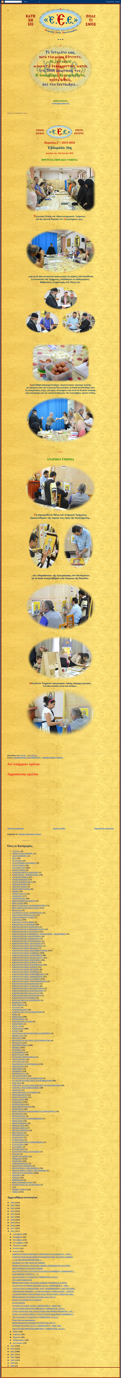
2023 (13, 1211)
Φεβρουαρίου (19, 1340)
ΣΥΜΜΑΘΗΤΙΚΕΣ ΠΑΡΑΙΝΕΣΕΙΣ (27, 1142)
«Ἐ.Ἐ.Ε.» (16, 851)
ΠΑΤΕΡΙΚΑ (17, 1102)
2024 (13, 1208)
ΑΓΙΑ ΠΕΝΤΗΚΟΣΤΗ (22, 1280)
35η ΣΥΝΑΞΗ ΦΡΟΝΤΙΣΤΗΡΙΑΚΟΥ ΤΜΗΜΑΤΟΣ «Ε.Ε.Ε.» (38, 1308)
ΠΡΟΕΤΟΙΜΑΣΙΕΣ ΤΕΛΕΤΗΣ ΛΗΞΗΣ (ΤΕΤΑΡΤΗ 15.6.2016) (39, 1283)
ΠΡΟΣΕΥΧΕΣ (18, 1125)
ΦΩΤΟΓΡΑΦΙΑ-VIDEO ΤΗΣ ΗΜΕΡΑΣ (29, 1170)
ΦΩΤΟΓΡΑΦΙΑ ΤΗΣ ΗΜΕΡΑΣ (25, 1168)
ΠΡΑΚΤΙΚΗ (17, 1121)
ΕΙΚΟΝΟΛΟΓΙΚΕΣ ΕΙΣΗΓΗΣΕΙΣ (27, 955)
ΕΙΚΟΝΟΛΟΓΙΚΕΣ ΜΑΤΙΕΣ (24, 967)
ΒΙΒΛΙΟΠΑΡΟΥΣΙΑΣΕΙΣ (23, 901)
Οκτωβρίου (18, 1240)
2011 (13, 1357)
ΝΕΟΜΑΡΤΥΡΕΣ (19, 1076)
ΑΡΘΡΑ (15, 891)
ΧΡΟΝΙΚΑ (16, 1175)
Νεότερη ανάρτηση (15, 828)
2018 (13, 1225)
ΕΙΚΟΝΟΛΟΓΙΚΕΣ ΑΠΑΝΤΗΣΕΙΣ (27, 946)
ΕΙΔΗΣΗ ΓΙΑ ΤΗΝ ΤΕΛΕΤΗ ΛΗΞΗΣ (28, 1263)
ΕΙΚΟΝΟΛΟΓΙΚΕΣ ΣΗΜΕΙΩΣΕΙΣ (27, 976)
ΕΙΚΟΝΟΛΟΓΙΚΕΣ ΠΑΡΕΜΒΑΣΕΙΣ (28, 974)
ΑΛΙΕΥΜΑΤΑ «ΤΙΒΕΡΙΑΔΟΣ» (25, 875)
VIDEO (15, 1192)
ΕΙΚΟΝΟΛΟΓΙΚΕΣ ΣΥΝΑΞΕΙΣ (52, 758)
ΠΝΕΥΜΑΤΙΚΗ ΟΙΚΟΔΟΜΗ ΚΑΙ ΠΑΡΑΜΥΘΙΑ (33, 1111)
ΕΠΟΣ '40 (16, 1026)
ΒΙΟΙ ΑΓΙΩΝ (18, 903)
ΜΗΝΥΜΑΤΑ (18, 1066)
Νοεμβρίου (18, 1237)
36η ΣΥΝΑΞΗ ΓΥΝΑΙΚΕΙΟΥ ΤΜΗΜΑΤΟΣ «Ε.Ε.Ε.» (35, 1277)
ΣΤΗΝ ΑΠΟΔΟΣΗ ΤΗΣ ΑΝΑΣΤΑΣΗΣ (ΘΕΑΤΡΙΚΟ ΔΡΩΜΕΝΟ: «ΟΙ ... (43, 1311)
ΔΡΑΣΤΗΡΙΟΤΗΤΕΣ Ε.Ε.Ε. (24, 915)
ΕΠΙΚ (14, 1014)
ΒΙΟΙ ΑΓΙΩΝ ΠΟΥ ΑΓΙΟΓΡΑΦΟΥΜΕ (28, 905)
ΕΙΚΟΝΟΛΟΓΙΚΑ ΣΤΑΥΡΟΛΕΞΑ (26, 941)
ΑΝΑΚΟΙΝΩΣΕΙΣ (20, 879)
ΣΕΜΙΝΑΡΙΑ (18, 1137)
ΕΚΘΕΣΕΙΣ (17, 1002)
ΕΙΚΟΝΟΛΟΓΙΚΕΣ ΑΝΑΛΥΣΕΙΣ (26, 943)
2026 (13, 1203)
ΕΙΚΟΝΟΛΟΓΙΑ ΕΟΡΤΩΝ (23, 924)
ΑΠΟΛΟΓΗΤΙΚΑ (19, 884)
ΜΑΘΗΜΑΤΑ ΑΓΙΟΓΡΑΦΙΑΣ (25, 1064)
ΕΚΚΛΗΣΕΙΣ (18, 1005)
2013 (13, 1351)
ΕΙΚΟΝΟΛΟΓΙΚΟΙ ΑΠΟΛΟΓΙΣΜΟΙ (28, 988)
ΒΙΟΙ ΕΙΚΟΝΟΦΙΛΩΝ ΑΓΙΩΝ (25, 908)
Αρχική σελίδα (59, 828)
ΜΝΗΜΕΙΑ (17, 1071)
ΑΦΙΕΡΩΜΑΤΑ (19, 898)
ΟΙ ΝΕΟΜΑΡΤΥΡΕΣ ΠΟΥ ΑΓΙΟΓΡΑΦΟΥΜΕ (32, 1081)
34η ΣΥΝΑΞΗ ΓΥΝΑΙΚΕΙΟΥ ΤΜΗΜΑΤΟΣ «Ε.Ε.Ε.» (35, 1317)
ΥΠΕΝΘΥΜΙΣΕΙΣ (20, 1163)
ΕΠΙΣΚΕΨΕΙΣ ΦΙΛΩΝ (22, 1021)
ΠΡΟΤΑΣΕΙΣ (18, 1133)
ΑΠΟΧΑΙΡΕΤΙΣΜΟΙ (21, 889)
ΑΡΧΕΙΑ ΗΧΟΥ (19, 894)
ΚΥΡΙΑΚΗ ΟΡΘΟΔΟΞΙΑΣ (23, 1057)
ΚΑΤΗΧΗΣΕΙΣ (18, 1052)
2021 (13, 1217)
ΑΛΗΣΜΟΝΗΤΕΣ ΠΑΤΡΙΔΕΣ (25, 872)
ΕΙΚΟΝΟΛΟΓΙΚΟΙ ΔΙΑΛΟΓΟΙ (25, 993)
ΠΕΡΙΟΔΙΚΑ (17, 1109)
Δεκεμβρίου (18, 1234)
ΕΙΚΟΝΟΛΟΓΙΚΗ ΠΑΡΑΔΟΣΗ (25, 984)
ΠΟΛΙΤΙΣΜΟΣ (18, 1116)
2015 (13, 1346)
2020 (13, 1220)
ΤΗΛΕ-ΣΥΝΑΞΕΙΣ (20, 1156)
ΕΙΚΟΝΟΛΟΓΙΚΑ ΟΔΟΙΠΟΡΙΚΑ (26, 936)
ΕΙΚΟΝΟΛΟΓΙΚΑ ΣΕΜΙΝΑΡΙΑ (26, 939)
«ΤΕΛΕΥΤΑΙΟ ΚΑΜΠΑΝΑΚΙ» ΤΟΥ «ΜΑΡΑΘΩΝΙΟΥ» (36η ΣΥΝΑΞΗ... (44, 1289)
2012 (13, 1354)
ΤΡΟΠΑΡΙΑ (17, 1161)
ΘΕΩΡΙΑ (16, 1047)
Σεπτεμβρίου (18, 1243)
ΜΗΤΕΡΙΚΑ (17, 1069)
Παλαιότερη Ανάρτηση (104, 828)
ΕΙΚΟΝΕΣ (16, 920)
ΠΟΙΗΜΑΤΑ (17, 1114)
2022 (13, 1214)
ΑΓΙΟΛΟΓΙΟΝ (18, 868)
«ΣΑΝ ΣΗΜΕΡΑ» (19, 856)
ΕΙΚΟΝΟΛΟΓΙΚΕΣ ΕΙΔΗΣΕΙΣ (25, 953)
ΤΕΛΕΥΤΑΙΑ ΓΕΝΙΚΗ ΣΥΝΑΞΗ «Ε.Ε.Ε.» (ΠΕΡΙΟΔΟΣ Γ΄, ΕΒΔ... (40, 1286)
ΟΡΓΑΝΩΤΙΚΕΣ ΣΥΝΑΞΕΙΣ (24, 1092)
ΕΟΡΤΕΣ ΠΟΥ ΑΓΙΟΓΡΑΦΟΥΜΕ (27, 1012)
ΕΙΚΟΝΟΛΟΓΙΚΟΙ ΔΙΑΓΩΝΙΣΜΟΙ (27, 991)
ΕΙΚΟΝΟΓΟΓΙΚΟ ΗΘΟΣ (23, 922)
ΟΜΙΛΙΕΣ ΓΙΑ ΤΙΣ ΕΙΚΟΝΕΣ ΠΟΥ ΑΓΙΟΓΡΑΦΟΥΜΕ (36, 1085)
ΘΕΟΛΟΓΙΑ (17, 1043)
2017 (13, 1228)
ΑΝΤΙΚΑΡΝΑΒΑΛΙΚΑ (22, 882)
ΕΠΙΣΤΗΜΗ (17, 1024)
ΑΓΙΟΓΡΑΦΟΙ (18, 865)
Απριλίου (17, 1334)
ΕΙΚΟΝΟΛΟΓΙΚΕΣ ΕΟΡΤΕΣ (24, 962)
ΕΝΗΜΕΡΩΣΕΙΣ (19, 1010)
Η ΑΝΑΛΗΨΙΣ (18, 1303)
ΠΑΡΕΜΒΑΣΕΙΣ (19, 1095)
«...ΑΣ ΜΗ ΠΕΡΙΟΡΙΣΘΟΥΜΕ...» (27, 1260)
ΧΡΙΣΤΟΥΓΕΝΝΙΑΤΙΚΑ (23, 1173)
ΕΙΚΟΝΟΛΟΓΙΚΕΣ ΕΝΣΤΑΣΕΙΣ (26, 960)
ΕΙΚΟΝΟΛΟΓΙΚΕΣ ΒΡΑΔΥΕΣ (25, 948)
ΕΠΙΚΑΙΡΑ (17, 1017)
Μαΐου (16, 1331)
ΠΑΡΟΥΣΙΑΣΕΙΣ (19, 1097)
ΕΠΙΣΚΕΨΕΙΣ (18, 1019)
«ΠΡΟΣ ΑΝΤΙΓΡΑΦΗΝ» (22, 853)
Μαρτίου (17, 1337)
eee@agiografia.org (60, 103)
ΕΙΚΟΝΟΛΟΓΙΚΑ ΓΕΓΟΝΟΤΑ (25, 931)
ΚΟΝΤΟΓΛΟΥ (18, 1055)
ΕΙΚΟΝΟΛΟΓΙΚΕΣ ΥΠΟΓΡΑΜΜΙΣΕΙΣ (29, 981)
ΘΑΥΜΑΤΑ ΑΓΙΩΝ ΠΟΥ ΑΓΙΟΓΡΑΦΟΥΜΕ (31, 1040)
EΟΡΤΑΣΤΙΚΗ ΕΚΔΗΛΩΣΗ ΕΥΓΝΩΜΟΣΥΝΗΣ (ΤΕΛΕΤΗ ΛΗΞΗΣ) (42, 1257)
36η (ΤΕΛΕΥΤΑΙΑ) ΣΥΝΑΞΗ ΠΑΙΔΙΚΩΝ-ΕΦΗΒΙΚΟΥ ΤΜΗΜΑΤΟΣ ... (43, 1271)
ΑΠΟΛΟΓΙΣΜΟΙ (19, 887)
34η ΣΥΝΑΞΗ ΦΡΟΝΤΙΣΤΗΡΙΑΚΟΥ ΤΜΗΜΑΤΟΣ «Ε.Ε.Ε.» (38, 1329)
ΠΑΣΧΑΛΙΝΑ (18, 1099)
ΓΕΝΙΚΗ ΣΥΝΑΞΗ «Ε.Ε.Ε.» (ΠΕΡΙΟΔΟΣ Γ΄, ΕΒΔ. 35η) (36, 1306)
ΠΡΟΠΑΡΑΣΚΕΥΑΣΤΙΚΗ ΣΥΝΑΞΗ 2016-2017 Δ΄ (34, 1297)
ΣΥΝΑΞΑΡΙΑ (18, 1144)
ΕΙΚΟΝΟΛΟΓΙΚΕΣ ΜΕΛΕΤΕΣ (25, 969)
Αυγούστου (18, 1245)
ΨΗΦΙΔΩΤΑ (17, 1180)
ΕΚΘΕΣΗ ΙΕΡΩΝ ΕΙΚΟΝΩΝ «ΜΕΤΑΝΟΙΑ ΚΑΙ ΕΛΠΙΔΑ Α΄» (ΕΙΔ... (42, 1254)
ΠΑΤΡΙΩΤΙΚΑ (18, 1104)
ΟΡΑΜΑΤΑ (17, 1090)
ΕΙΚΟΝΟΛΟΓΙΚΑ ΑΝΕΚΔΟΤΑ (25, 927)
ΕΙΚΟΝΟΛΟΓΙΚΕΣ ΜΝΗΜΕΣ (25, 972)
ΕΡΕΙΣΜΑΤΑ (18, 1028)
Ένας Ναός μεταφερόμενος (23, 1320)
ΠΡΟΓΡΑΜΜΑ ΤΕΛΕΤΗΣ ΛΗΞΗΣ (27, 1268)
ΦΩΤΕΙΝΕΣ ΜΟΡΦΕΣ (22, 1166)
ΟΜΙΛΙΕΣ (16, 1083)
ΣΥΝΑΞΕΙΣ (17, 1147)
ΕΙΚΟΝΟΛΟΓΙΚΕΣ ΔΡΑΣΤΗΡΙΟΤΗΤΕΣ (27, 758)
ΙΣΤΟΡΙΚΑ (17, 1050)
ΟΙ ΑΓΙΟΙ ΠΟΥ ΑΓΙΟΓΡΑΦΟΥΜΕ (27, 1078)
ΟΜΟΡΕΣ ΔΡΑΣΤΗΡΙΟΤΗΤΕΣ (25, 1088)
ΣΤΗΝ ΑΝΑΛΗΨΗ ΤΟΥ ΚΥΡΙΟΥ (27, 1300)
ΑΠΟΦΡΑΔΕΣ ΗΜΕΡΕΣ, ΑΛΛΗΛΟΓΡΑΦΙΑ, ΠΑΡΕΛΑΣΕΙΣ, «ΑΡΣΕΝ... (43, 1291)
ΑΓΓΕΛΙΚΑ (17, 861)
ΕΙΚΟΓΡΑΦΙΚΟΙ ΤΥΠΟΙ (23, 917)
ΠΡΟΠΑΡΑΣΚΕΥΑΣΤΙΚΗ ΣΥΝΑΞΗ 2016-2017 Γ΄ (34, 1323)
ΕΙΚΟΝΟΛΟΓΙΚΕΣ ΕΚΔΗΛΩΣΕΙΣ (27, 958)
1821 (14, 858)
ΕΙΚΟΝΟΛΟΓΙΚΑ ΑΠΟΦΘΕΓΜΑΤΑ (28, 929)
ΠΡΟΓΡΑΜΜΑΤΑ (19, 1123)
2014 (13, 1349)
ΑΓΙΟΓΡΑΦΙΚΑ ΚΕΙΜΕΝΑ (24, 863)
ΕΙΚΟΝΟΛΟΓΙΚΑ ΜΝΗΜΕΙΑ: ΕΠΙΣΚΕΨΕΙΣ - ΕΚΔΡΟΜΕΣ (38, 934)
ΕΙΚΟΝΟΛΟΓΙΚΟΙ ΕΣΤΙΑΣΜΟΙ (26, 995)
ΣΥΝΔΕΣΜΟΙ (18, 1149)
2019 (13, 1222)
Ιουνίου (16, 1251)
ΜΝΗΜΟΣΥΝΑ (19, 1073)
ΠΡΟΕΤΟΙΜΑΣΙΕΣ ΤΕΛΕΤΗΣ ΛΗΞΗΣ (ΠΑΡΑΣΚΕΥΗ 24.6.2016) (41, 1266)
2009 (13, 1363)
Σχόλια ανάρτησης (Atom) (30, 834)
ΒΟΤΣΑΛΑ (17, 910)
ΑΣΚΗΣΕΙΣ (17, 896)
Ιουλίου (16, 1248)
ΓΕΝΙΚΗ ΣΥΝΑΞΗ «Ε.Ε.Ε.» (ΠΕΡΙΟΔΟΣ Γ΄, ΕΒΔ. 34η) (36, 1326)
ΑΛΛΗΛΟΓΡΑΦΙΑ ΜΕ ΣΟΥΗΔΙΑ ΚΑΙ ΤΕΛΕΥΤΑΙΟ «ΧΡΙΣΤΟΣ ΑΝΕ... (43, 1294)
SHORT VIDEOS (19, 1189)
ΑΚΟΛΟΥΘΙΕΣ (18, 870)
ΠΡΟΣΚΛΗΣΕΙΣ (19, 1128)
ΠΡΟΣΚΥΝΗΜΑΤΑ (20, 1130)
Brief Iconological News (22, 1182)
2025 (13, 1205)
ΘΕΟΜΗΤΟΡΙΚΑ (20, 1045)
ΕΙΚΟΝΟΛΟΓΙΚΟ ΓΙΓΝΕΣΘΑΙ (25, 986)
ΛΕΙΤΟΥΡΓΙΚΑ (19, 1059)
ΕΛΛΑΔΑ (16, 1007)
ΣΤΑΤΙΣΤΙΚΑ (18, 1140)
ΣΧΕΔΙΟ (16, 1154)
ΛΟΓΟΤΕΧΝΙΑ (18, 1062)
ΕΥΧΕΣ (15, 1031)
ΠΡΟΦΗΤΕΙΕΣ (19, 1135)
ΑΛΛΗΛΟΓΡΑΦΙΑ (20, 877)
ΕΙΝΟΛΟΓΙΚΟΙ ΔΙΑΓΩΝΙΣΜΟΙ (26, 1000)
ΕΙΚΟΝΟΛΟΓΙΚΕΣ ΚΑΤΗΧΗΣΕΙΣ (27, 965)
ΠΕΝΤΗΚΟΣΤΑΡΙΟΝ (21, 1107)
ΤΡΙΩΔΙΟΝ (17, 1159)
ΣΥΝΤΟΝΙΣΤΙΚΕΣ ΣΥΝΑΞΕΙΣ (26, 1152)
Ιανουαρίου (18, 1343)
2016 (13, 1231)
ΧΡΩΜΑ (16, 1178)
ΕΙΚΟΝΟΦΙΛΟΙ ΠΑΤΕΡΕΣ (24, 998)
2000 (13, 1366)
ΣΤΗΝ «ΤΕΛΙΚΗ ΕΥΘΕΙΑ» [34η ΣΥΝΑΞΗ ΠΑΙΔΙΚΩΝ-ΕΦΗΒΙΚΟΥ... (43, 1314)
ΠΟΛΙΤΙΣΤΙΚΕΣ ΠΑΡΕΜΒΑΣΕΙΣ (27, 1118)
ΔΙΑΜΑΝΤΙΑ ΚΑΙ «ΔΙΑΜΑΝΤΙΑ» (27, 913)
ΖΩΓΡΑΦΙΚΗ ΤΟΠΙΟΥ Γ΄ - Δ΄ (25, 1274)
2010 (13, 1360)
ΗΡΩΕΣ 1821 (18, 1036)
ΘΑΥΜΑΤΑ (17, 1038)
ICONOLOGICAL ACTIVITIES (26, 1185)
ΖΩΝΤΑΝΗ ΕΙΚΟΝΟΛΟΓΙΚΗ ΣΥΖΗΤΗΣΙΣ (31, 1033)
